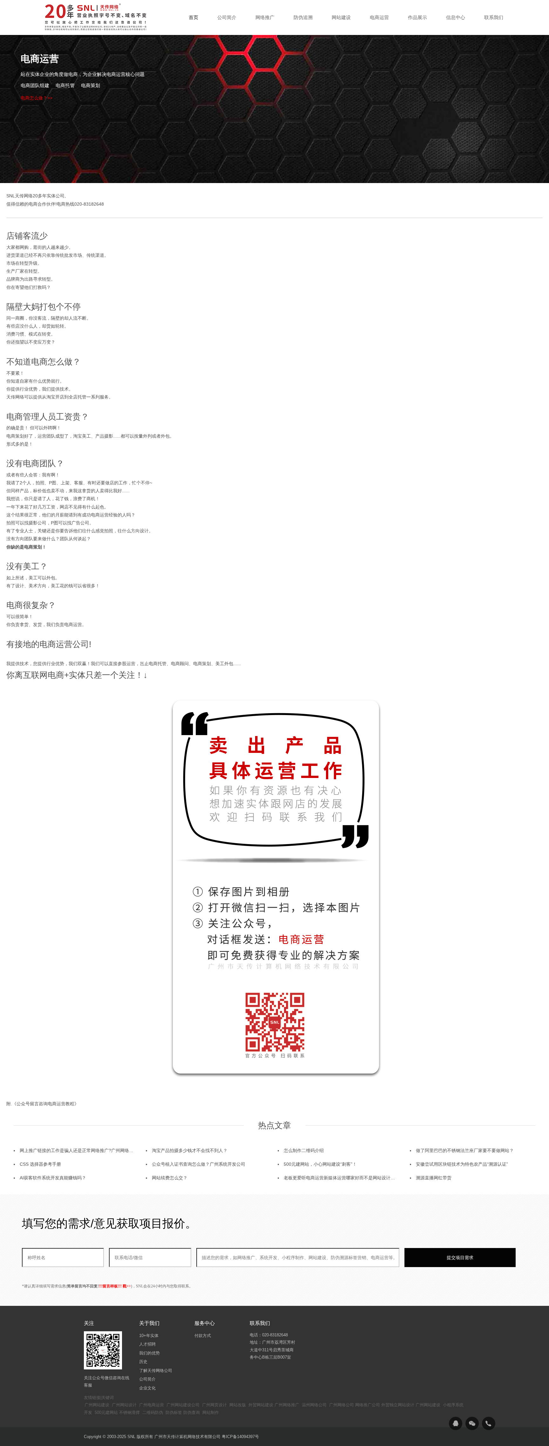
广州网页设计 (214, 1404)
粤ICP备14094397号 (240, 1436)
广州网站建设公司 (183, 1404)
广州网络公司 (341, 1404)
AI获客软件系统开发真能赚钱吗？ (53, 1177)
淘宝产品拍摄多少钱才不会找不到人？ (189, 1150)
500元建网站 (106, 1412)
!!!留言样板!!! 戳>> (115, 1286)
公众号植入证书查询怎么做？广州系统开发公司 (198, 1164)
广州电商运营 (151, 1404)
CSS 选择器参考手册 (40, 1164)
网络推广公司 (367, 1404)
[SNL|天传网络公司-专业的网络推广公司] (96, 17)
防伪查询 (191, 1412)
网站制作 (210, 1412)
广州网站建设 (97, 1404)
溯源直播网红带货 (433, 1177)
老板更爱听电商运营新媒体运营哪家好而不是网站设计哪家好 (344, 1177)
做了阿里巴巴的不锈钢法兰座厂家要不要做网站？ (465, 1150)
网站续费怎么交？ (169, 1177)
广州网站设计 (124, 1404)
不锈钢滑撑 (129, 1412)
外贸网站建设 (260, 1404)
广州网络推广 (286, 1404)
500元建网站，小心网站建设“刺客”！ (320, 1164)
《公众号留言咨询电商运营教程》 (45, 1103)
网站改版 (237, 1404)
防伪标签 (174, 1412)
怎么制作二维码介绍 (304, 1150)
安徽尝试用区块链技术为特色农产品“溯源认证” (462, 1164)
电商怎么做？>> (36, 97)
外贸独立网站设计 (397, 1404)
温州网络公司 (314, 1404)
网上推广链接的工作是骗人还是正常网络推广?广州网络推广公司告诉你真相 (94, 1150)
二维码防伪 (152, 1412)
